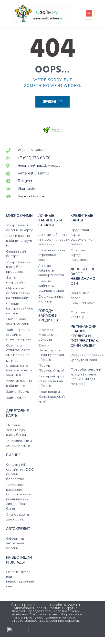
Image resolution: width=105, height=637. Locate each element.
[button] (89, 14)
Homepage (49, 101)
